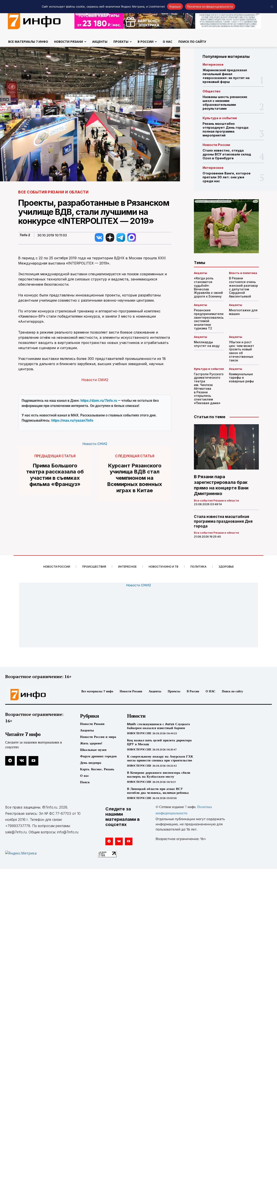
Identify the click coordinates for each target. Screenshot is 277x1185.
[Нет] (271, 6)
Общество (212, 91)
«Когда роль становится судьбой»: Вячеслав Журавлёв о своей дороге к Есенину (208, 287)
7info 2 (24, 235)
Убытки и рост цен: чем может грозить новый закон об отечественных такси (241, 351)
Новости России (216, 144)
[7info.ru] (36, 694)
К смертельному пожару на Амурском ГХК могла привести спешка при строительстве (160, 758)
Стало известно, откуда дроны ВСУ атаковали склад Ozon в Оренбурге (227, 154)
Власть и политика (243, 273)
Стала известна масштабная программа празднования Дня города (223, 521)
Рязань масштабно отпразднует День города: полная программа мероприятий (226, 129)
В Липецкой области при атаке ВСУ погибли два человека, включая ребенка (158, 791)
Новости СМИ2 (94, 380)
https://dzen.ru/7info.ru (99, 401)
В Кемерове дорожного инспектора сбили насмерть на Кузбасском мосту (158, 774)
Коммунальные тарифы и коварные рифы (241, 377)
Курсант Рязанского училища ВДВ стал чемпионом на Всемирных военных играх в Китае (134, 478)
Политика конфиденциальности (210, 6)
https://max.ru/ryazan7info (72, 420)
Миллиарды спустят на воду (207, 344)
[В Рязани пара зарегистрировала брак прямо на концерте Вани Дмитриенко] (226, 447)
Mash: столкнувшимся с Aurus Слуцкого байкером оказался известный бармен (158, 726)
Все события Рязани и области (53, 192)
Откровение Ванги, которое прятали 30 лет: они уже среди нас (227, 177)
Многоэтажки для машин (243, 312)
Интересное (213, 64)
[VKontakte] (21, 761)
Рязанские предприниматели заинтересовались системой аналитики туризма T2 (209, 319)
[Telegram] (10, 761)
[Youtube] (33, 761)
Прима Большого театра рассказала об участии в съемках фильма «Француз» (55, 475)
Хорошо (175, 6)
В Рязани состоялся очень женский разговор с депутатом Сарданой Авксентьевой (243, 287)
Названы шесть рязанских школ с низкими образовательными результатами (225, 103)
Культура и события (220, 118)
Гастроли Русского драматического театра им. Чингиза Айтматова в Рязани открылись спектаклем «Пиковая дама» (209, 388)
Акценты (200, 273)
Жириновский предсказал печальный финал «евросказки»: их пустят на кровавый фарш (226, 76)
